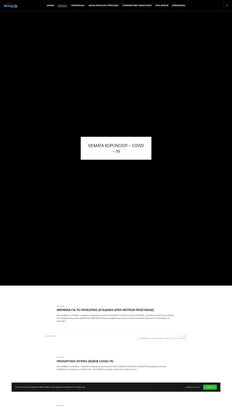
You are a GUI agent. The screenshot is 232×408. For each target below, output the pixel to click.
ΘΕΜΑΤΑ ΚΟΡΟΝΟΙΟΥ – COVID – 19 (161, 338)
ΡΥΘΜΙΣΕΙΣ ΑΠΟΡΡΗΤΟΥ (192, 387)
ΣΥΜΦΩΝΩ (210, 387)
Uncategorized (144, 338)
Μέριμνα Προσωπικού (180, 338)
